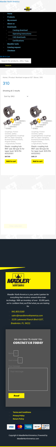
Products (11, 17)
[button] (30, 27)
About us (11, 24)
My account (12, 20)
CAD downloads (19, 37)
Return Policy (18, 419)
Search (8, 65)
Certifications (18, 41)
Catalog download (20, 30)
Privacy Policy (18, 416)
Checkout (11, 51)
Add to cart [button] (11, 161)
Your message (14, 366)
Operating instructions (22, 34)
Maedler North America (9, 2)
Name (11, 353)
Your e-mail (13, 360)
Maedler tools (13, 44)
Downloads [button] (11, 27)
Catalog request (14, 47)
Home (9, 14)
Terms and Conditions (22, 412)
